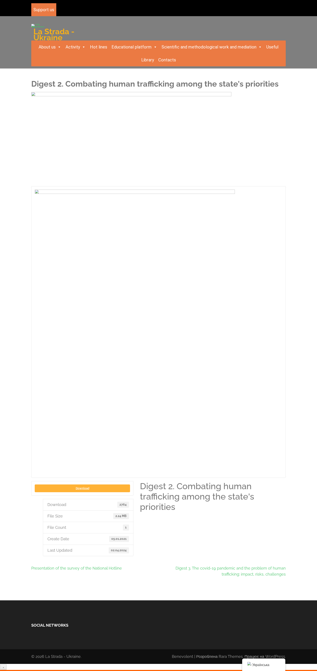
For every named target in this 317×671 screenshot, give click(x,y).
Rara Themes (231, 656)
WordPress (275, 656)
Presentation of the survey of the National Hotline (76, 568)
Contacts (167, 59)
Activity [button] (73, 47)
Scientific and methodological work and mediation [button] (209, 47)
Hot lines (98, 47)
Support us (43, 9)
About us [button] (47, 47)
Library (147, 59)
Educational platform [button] (131, 47)
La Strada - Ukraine (53, 34)
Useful (272, 47)
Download (82, 488)
